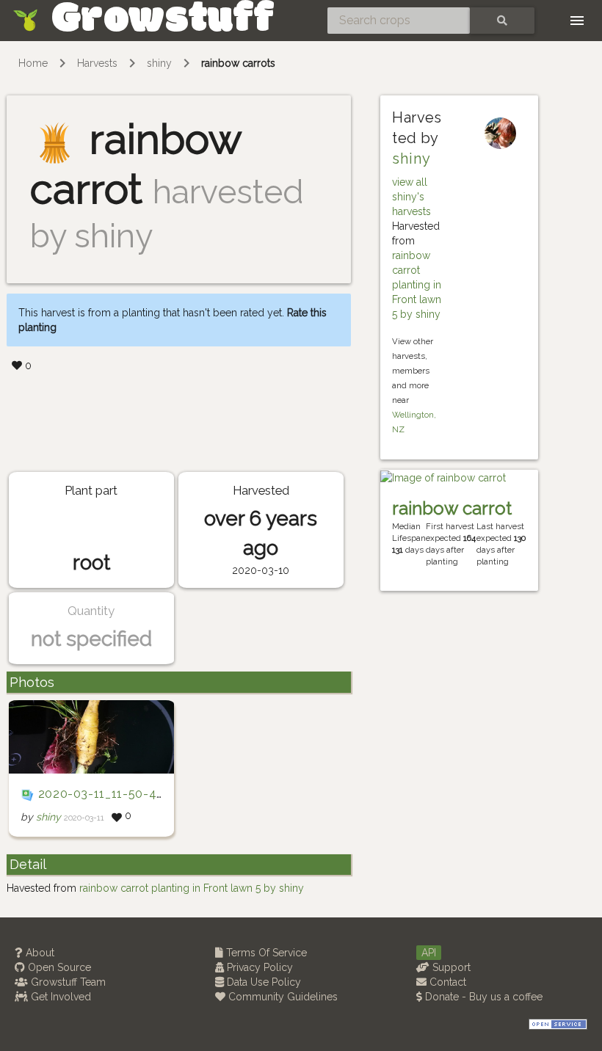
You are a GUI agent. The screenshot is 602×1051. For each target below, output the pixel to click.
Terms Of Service (265, 953)
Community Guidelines (281, 997)
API (428, 953)
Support (450, 967)
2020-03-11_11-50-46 (101, 794)
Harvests (97, 63)
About (38, 953)
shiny (159, 63)
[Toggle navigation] (577, 20)
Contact (446, 982)
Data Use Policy (262, 982)
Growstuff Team (67, 982)
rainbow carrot (452, 508)
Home (33, 63)
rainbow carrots (238, 63)
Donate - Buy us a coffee (482, 997)
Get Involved (59, 997)
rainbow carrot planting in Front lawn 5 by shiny (416, 285)
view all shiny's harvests (411, 196)
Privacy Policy (258, 967)
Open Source (58, 967)
